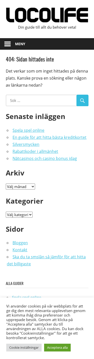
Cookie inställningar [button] (24, 347)
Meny (20, 43)
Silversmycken (26, 144)
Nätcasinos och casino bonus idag (45, 158)
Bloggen (20, 243)
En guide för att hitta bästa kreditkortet (49, 137)
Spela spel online (28, 130)
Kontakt (20, 250)
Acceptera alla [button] (57, 347)
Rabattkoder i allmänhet (35, 151)
